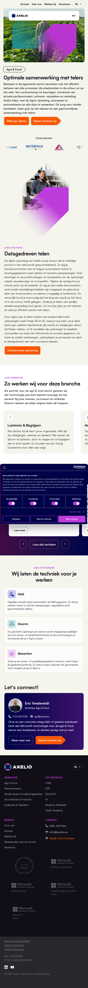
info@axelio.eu (59, 832)
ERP (47, 788)
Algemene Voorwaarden (17, 941)
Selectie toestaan (44, 519)
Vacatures (64, 4)
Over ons (36, 4)
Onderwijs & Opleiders (16, 804)
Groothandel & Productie (18, 799)
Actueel (24, 4)
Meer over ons (21, 740)
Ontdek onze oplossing (22, 350)
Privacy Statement (14, 945)
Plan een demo (16, 121)
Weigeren (16, 519)
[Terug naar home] (20, 16)
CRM (48, 783)
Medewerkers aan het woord (20, 841)
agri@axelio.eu (41, 716)
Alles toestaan (72, 519)
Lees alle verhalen (44, 544)
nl (76, 4)
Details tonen (75, 512)
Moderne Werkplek (55, 804)
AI (46, 799)
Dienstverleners (12, 788)
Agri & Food (10, 783)
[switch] (33, 503)
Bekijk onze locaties (62, 838)
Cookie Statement (14, 949)
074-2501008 (20, 716)
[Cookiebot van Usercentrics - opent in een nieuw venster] (75, 467)
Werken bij (50, 4)
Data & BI (50, 793)
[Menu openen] (73, 15)
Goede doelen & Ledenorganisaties (23, 793)
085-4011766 (58, 826)
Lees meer (19, 530)
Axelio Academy (54, 810)
